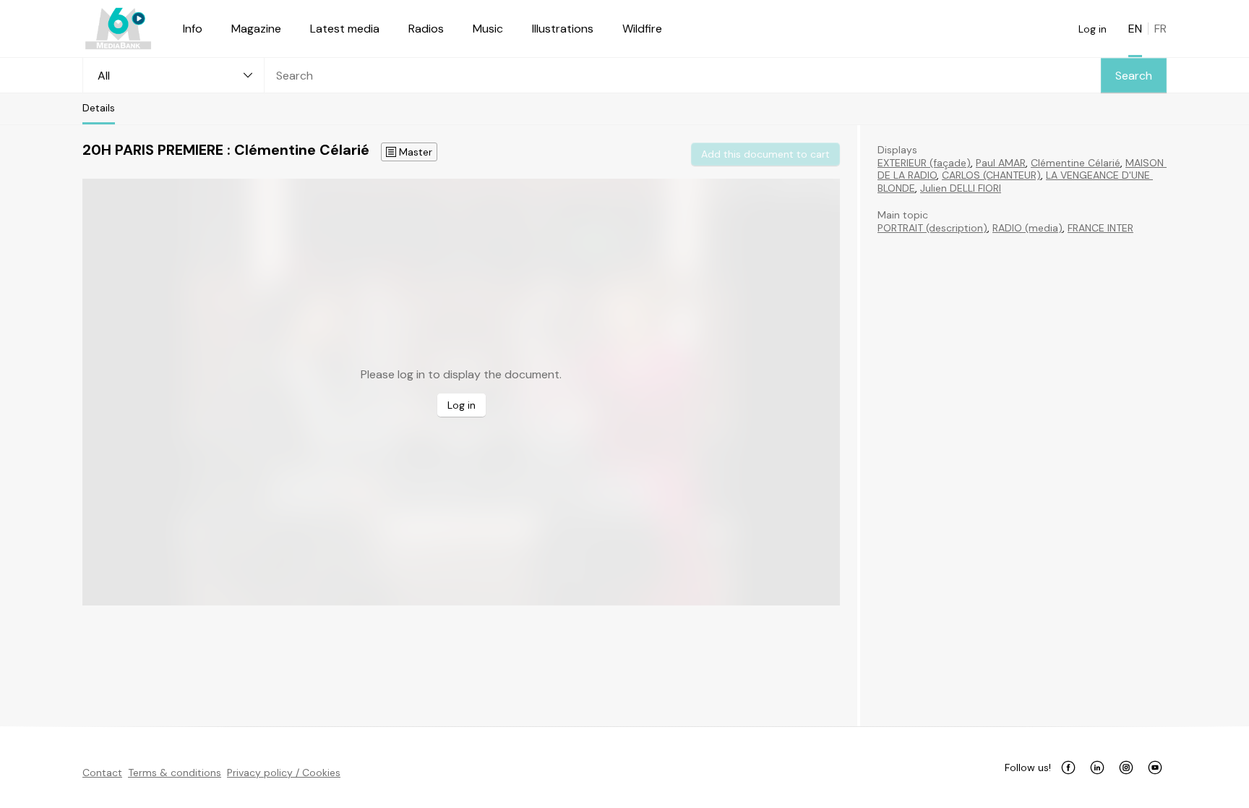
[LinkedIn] (1097, 767)
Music (488, 28)
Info (192, 28)
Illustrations (562, 28)
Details (98, 107)
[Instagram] (1126, 767)
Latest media (344, 28)
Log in (1092, 28)
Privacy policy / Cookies (283, 772)
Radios (426, 28)
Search (1133, 75)
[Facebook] (1068, 767)
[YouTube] (1155, 767)
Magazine (256, 28)
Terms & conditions (174, 772)
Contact (102, 772)
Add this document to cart (765, 154)
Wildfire (642, 28)
